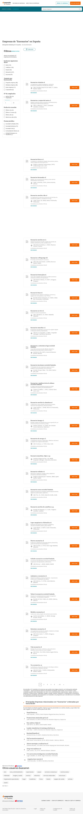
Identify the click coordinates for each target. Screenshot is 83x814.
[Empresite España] (7, 3)
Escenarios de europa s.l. (38, 438)
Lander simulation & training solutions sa (41, 728)
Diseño (48, 779)
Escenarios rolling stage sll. (39, 258)
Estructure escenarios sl (38, 629)
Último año (9, 115)
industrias (37, 775)
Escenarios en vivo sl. (37, 311)
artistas (70, 779)
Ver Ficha (74, 87)
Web (7, 65)
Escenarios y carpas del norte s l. (41, 100)
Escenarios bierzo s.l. (37, 159)
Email (7, 70)
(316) (12, 124)
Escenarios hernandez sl (38, 177)
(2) (9, 115)
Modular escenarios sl (38, 612)
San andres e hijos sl (33, 723)
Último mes (9, 110)
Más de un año (10, 117)
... (59, 684)
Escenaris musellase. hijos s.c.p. (40, 456)
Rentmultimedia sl (33, 733)
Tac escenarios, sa (36, 665)
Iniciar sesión (75, 3)
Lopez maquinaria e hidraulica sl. (41, 522)
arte (5, 772)
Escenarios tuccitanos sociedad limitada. (43, 365)
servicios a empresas (51, 772)
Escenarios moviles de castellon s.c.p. (42, 507)
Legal (35, 808)
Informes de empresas (19, 3)
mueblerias (32, 779)
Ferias (41, 779)
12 (59, 684)
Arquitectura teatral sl (35, 759)
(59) (9, 74)
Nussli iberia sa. (32, 712)
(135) (8, 65)
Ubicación (8, 72)
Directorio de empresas (32, 3)
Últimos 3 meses (10, 112)
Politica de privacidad (72, 809)
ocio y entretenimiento (16, 772)
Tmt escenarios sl (36, 647)
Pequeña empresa (10, 82)
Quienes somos (46, 800)
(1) (11, 134)
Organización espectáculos (11, 779)
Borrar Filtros (15, 51)
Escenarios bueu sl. (37, 293)
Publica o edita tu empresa (73, 800)
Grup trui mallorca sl (34, 749)
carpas (39, 772)
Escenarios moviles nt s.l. (38, 240)
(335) (11, 117)
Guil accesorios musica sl (35, 738)
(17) (11, 87)
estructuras (62, 775)
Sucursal (8, 74)
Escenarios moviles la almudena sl (41, 402)
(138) (9, 70)
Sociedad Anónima (11, 126)
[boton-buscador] (80, 9)
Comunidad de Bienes (11, 131)
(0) (10, 89)
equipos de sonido (59, 779)
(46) (12, 82)
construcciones (64, 772)
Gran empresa (9, 87)
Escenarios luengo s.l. (37, 420)
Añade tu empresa (62, 3)
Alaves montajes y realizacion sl (37, 743)
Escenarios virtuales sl (38, 82)
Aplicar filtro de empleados (10, 97)
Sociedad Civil (9, 128)
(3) (10, 128)
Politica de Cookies (42, 809)
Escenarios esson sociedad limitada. (42, 489)
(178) (10, 67)
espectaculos (30, 772)
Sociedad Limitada (10, 124)
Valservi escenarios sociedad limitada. (43, 594)
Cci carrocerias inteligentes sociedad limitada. (42, 754)
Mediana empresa (10, 85)
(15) (12, 126)
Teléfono (8, 67)
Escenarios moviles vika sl (39, 195)
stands (6, 782)
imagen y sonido (17, 775)
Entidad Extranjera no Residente (11, 133)
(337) (10, 72)
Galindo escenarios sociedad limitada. (43, 558)
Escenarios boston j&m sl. (38, 275)
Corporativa (9, 89)
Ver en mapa (34, 92)
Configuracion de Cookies (57, 809)
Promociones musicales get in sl (37, 718)
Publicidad (6, 775)
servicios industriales (49, 775)
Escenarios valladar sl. (38, 471)
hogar (24, 779)
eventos (28, 775)
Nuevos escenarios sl (37, 540)
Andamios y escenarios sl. (39, 576)
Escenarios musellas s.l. (38, 327)
